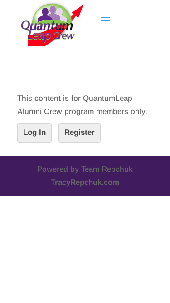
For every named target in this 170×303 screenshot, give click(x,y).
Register (79, 132)
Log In (34, 132)
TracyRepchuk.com (85, 182)
